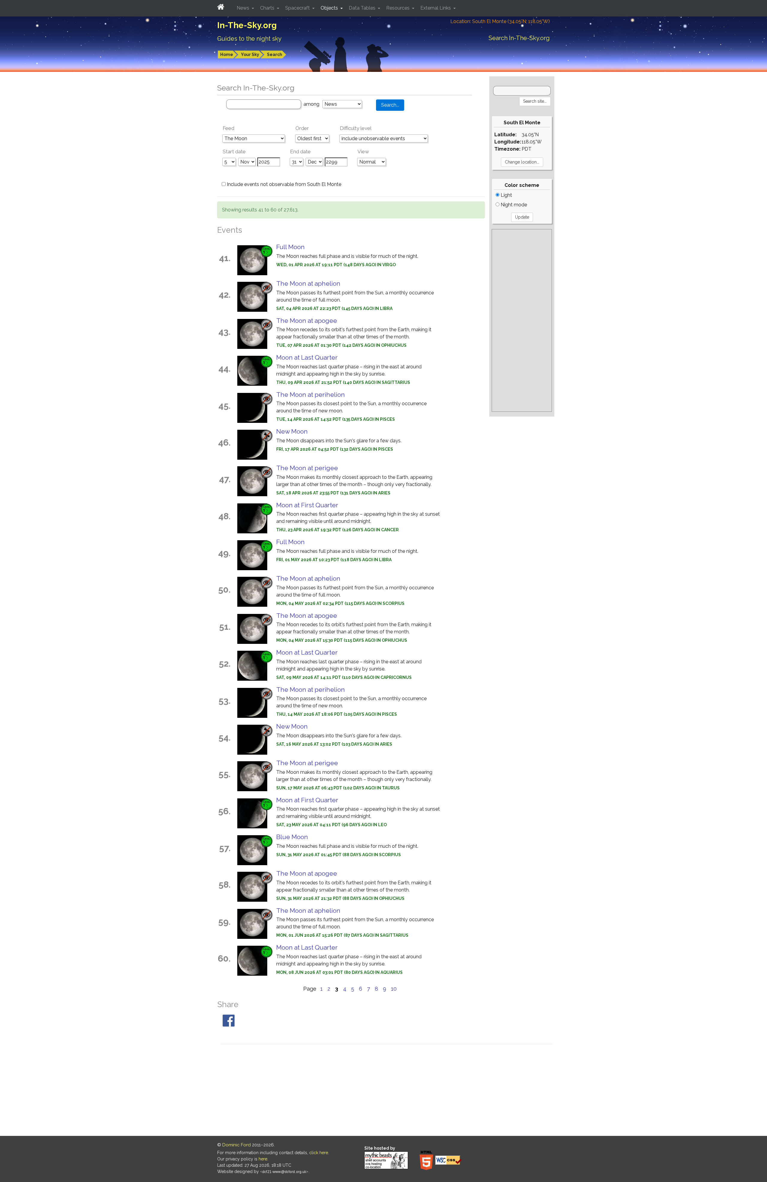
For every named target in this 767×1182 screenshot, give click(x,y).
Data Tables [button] (363, 8)
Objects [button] (330, 8)
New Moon (292, 431)
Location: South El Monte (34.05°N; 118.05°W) (500, 21)
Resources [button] (398, 8)
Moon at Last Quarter (307, 357)
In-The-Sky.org (247, 25)
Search (274, 54)
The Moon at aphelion (308, 283)
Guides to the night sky (249, 38)
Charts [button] (268, 8)
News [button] (243, 8)
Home (226, 54)
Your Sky (250, 54)
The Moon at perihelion (310, 394)
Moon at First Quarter (307, 505)
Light (505, 195)
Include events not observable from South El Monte (283, 184)
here (263, 1159)
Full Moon (290, 247)
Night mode (513, 205)
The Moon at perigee (307, 468)
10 (394, 989)
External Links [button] (436, 8)
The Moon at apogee (306, 320)
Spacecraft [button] (298, 8)
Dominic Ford (236, 1145)
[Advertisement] (521, 320)
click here (318, 1152)
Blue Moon (292, 837)
